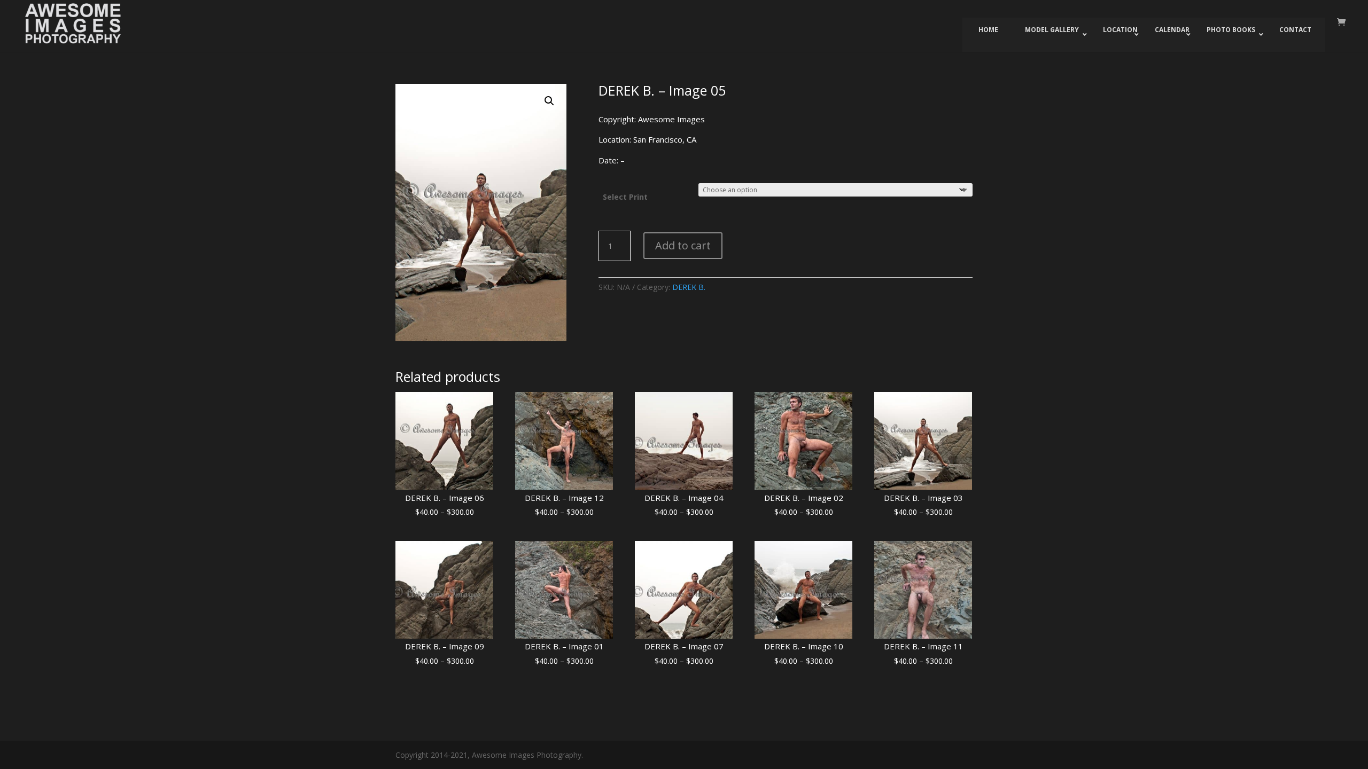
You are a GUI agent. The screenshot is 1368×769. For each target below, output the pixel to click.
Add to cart (683, 245)
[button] (549, 101)
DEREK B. (688, 287)
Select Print (625, 197)
